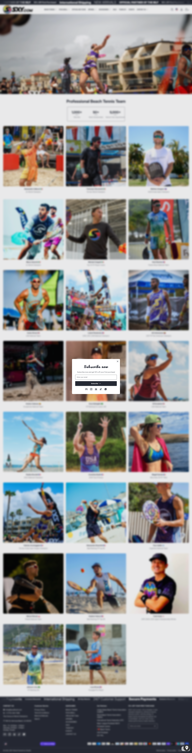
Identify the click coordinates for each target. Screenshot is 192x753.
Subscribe (94, 383)
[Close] (117, 361)
